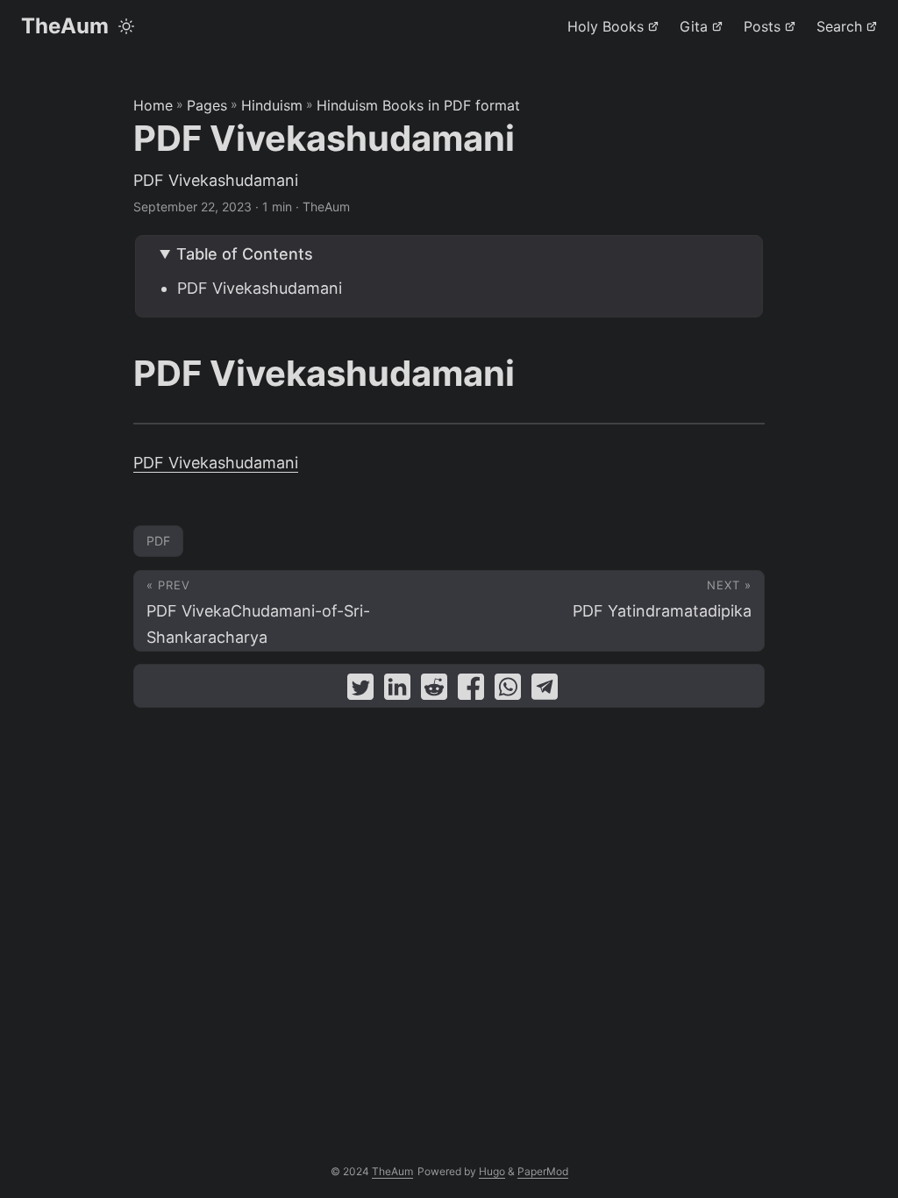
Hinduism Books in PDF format (418, 105)
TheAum (65, 26)
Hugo (492, 1171)
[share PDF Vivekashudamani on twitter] (360, 691)
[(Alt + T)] (126, 26)
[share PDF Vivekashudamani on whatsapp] (508, 691)
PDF (158, 540)
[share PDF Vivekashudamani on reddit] (434, 691)
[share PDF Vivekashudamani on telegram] (544, 691)
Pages (207, 105)
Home (153, 105)
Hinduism (272, 105)
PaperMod (542, 1171)
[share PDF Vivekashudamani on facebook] (471, 691)
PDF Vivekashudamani (259, 288)
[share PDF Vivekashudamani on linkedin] (397, 691)
